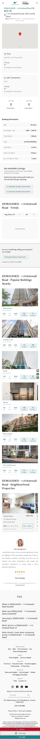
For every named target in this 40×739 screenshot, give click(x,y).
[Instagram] (12, 686)
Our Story (7, 664)
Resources (20, 670)
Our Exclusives (22, 649)
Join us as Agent (25, 657)
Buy (9, 649)
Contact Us (22, 681)
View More (10, 108)
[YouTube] (26, 686)
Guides (32, 672)
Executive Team (17, 664)
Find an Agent (13, 657)
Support (20, 678)
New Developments (20, 651)
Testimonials (14, 666)
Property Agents (30, 664)
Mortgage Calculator (20, 675)
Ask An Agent (24, 672)
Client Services (20, 646)
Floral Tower (8, 516)
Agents (20, 655)
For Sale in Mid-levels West (19, 192)
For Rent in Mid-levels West (19, 187)
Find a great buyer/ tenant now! (15, 257)
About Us (20, 661)
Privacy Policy (12, 711)
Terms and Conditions (25, 711)
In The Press (25, 666)
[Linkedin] (21, 686)
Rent (14, 649)
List (30, 649)
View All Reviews (20, 585)
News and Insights (11, 672)
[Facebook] (17, 686)
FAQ (15, 681)
